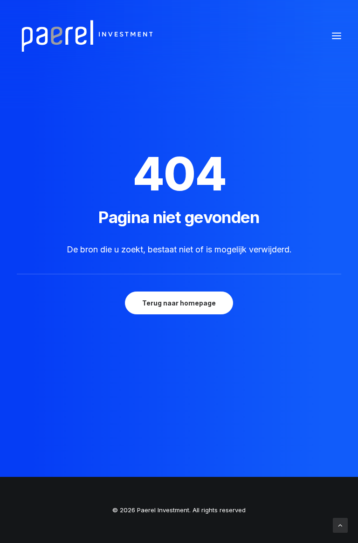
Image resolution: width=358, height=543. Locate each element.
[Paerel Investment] (87, 36)
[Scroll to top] (340, 524)
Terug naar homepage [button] (179, 303)
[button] (336, 36)
